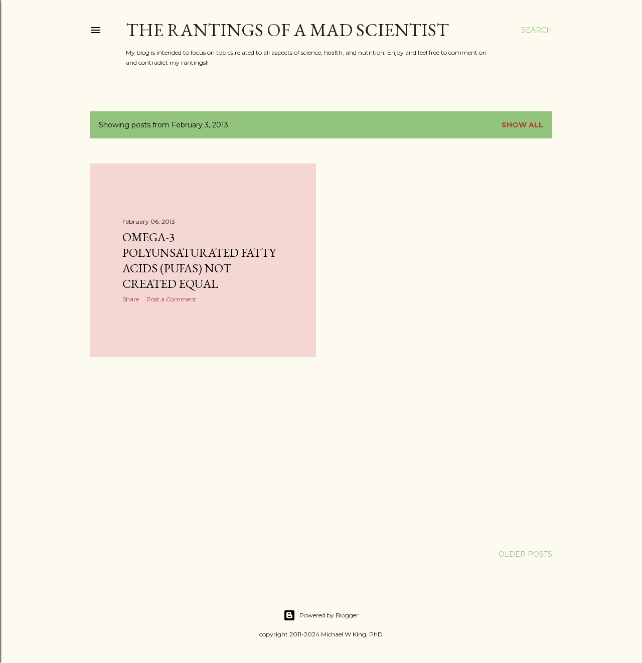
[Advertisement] (203, 452)
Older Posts (525, 554)
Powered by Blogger (329, 615)
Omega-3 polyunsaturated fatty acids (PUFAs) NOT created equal (199, 260)
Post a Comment (171, 299)
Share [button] (130, 299)
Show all (522, 124)
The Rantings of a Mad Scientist (287, 30)
